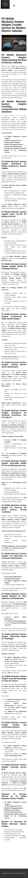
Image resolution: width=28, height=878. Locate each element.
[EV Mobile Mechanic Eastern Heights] (14, 51)
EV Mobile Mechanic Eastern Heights (14, 115)
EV (20, 220)
